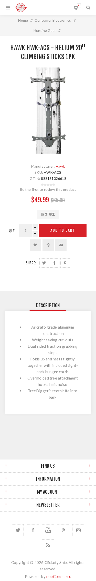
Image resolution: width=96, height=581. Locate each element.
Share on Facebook (54, 263)
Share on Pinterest (65, 263)
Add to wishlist (35, 245)
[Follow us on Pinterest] (63, 530)
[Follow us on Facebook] (33, 530)
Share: (31, 263)
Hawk (60, 166)
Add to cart (62, 230)
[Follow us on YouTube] (48, 530)
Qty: (12, 230)
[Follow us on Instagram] (78, 530)
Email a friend (61, 245)
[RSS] (48, 545)
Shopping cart (78, 5)
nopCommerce (58, 576)
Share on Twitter (44, 263)
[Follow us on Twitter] (18, 530)
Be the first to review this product (48, 189)
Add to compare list (48, 245)
